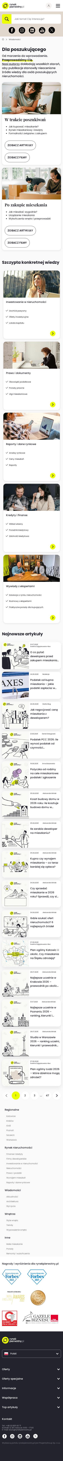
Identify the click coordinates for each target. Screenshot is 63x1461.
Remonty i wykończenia (18, 1253)
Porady (9, 1248)
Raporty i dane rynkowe (18, 1182)
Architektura (12, 1201)
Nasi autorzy (11, 64)
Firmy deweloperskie (16, 1158)
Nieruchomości (13, 1168)
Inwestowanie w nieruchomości (22, 1163)
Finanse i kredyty (14, 1154)
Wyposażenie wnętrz (16, 1229)
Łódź (8, 1125)
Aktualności (12, 1196)
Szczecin (10, 1135)
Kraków (10, 1120)
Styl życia (10, 1206)
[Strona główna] (3, 39)
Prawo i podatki (14, 1173)
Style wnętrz (12, 1220)
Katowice (10, 1116)
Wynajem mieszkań (16, 1177)
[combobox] (14, 19)
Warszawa (11, 1139)
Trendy (9, 1225)
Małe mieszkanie (14, 1244)
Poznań (10, 1130)
